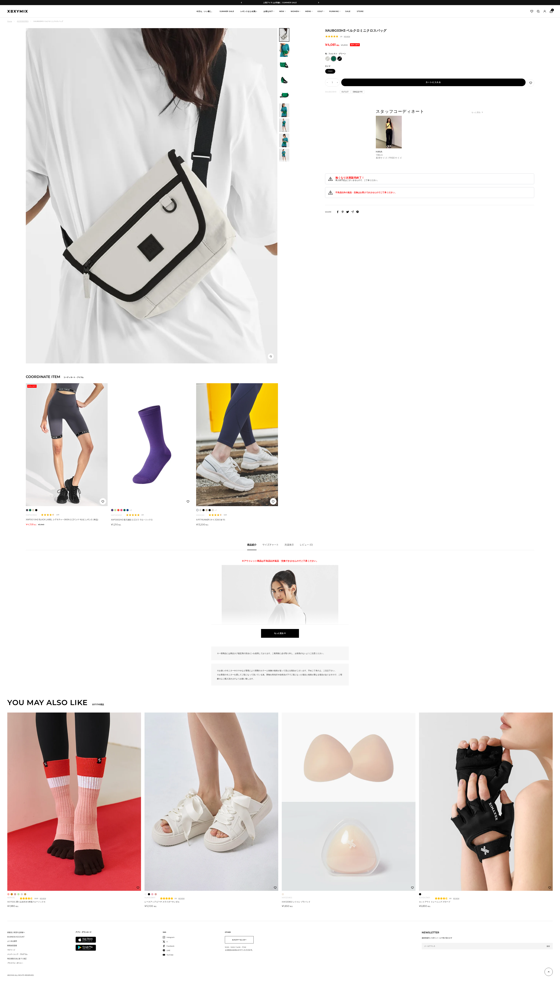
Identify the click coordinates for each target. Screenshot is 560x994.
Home (9, 21)
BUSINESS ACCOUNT (15, 937)
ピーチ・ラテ (8, 894)
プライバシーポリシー (15, 963)
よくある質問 (12, 941)
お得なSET (268, 11)
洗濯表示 (289, 545)
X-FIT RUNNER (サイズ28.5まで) (210, 520)
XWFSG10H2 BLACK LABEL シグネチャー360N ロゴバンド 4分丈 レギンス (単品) (62, 520)
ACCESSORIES (22, 21)
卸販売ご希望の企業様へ (16, 932)
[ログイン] (544, 11)
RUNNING (334, 11)
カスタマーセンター (239, 940)
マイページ (11, 950)
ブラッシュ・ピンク (15, 894)
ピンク (156, 894)
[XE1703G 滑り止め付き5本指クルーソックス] (74, 802)
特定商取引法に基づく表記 (17, 958)
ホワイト (146, 894)
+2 (131, 510)
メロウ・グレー (22, 894)
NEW (281, 11)
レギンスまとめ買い (248, 11)
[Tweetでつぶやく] (347, 212)
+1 (216, 510)
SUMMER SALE (227, 11)
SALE (347, 11)
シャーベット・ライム (18, 894)
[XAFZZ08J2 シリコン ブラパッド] (348, 802)
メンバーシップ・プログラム (17, 954)
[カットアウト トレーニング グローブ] (486, 802)
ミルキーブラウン (25, 894)
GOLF (320, 11)
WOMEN (295, 11)
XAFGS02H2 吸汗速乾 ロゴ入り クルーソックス (132, 520)
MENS (308, 11)
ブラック (149, 894)
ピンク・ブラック (152, 894)
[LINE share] (357, 212)
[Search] (538, 11)
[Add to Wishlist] (530, 83)
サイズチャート (270, 545)
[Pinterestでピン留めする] (342, 212)
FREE (330, 71)
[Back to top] (549, 972)
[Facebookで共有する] (337, 212)
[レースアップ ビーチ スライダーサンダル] (211, 802)
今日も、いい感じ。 (204, 11)
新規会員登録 (12, 945)
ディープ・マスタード (12, 894)
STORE (360, 11)
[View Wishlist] (531, 11)
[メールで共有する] (352, 212)
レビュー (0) (306, 545)
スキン (283, 894)
